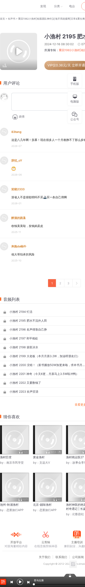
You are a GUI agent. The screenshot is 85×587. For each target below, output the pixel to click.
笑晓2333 (18, 189)
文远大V (44, 462)
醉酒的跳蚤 (18, 218)
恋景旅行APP (15, 510)
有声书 (11, 18)
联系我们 (61, 557)
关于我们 (44, 557)
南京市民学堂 (15, 462)
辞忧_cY (16, 160)
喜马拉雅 (16, 6)
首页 (2, 18)
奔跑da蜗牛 (18, 246)
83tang (16, 131)
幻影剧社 (78, 514)
